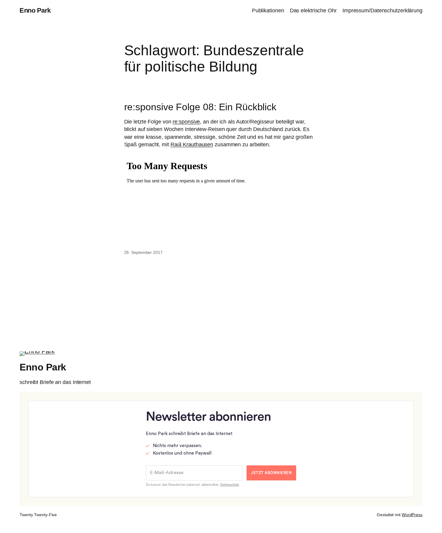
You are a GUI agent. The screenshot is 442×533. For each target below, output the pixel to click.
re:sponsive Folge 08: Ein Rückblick (200, 107)
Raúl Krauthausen (191, 145)
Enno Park (35, 10)
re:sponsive (186, 122)
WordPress (412, 514)
